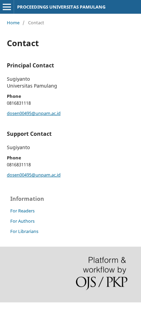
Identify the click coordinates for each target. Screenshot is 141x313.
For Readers (22, 211)
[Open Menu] (7, 7)
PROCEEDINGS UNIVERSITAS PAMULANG (61, 7)
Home (13, 22)
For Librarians (24, 231)
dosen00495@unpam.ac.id (34, 113)
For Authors (22, 221)
